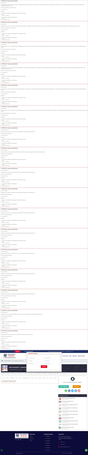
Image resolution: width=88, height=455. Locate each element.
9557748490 (47, 447)
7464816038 (47, 436)
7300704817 (62, 444)
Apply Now (76, 386)
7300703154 (47, 438)
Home (31, 436)
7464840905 (47, 445)
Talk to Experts (63, 386)
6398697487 (47, 443)
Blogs (31, 440)
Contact (31, 439)
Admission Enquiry (32, 353)
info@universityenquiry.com (65, 446)
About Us (32, 437)
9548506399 (47, 440)
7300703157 (47, 450)
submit (44, 366)
